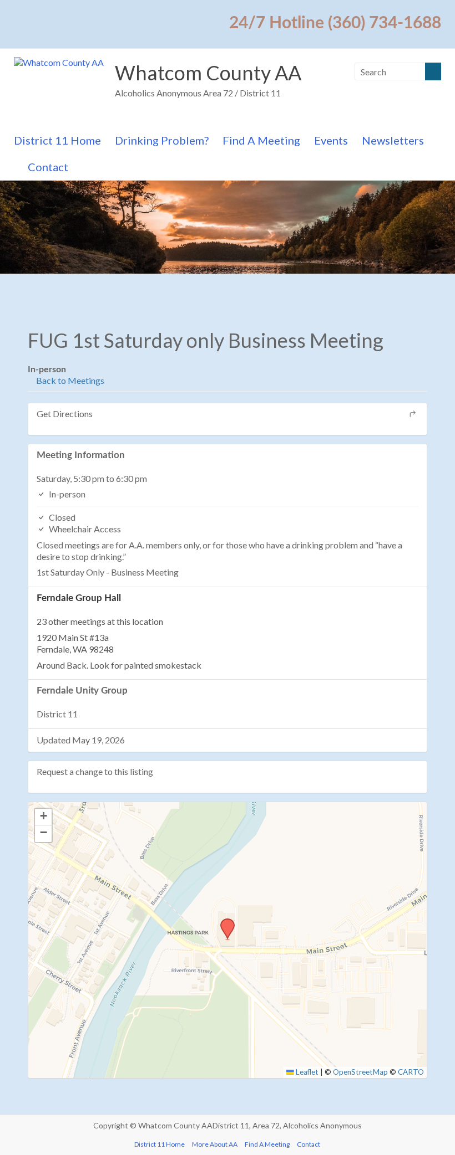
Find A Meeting (261, 140)
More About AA (214, 1144)
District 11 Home (57, 140)
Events (331, 140)
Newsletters (393, 140)
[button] (223, 921)
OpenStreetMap (360, 1071)
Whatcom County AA (208, 72)
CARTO (411, 1071)
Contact (48, 166)
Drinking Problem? (162, 140)
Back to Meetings (69, 380)
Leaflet (306, 1071)
